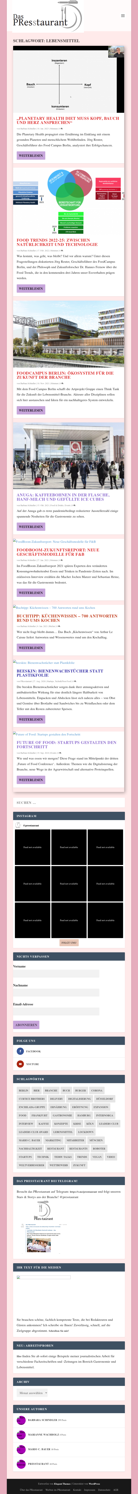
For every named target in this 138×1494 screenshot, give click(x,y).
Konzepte (61, 1124)
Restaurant (55, 1148)
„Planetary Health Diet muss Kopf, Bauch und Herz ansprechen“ (68, 120)
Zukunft (79, 1165)
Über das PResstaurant (31, 1489)
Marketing (53, 1140)
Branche (51, 1090)
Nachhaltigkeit (30, 1148)
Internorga (104, 1115)
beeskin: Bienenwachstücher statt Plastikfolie (60, 673)
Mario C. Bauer (29, 1140)
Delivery (56, 1099)
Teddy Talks (63, 1157)
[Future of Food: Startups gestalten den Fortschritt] (68, 734)
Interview (26, 1124)
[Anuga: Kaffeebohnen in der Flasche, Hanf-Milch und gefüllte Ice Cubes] (68, 455)
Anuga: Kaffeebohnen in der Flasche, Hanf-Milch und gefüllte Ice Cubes (63, 497)
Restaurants (78, 1148)
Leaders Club (108, 1124)
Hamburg (84, 1115)
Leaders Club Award (33, 1132)
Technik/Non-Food (63, 681)
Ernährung (58, 1107)
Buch (66, 1090)
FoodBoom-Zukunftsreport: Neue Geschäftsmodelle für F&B (58, 552)
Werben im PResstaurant (57, 1489)
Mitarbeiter (75, 1140)
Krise (77, 1124)
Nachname (20, 985)
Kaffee (44, 1124)
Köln (90, 1124)
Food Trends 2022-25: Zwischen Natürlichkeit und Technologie (57, 242)
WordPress (94, 1483)
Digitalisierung (79, 1099)
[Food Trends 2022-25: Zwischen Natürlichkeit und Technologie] (68, 201)
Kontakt (77, 1489)
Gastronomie (62, 1115)
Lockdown (85, 1132)
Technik (43, 1157)
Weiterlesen (31, 155)
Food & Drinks (57, 505)
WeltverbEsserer (31, 1165)
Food (22, 1115)
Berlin (23, 1090)
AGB (115, 1489)
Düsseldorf (104, 1099)
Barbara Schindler (28, 128)
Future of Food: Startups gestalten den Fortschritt (67, 744)
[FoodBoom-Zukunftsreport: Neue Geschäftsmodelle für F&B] (68, 541)
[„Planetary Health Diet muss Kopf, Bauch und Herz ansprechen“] (68, 79)
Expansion (101, 1107)
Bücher (52, 626)
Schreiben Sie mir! (59, 1331)
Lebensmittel (63, 1132)
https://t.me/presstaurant (83, 1192)
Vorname (19, 966)
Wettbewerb (59, 1165)
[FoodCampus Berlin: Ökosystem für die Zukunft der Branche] (68, 334)
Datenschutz (104, 1489)
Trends (82, 1157)
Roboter (99, 1148)
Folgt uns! (69, 942)
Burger (80, 1090)
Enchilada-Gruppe (32, 1107)
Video (111, 1157)
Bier (37, 1090)
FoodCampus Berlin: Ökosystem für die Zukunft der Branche (65, 375)
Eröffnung (80, 1107)
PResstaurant (26, 681)
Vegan (97, 1157)
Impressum (89, 1489)
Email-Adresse (23, 1004)
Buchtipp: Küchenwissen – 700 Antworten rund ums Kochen (67, 618)
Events (67, 505)
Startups (50, 681)
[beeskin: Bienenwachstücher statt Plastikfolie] (68, 662)
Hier (19, 1356)
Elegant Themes (62, 1483)
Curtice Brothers (32, 1099)
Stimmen (54, 128)
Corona (96, 1090)
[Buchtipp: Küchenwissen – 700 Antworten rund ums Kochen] (68, 607)
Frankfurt (39, 1115)
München (96, 1140)
